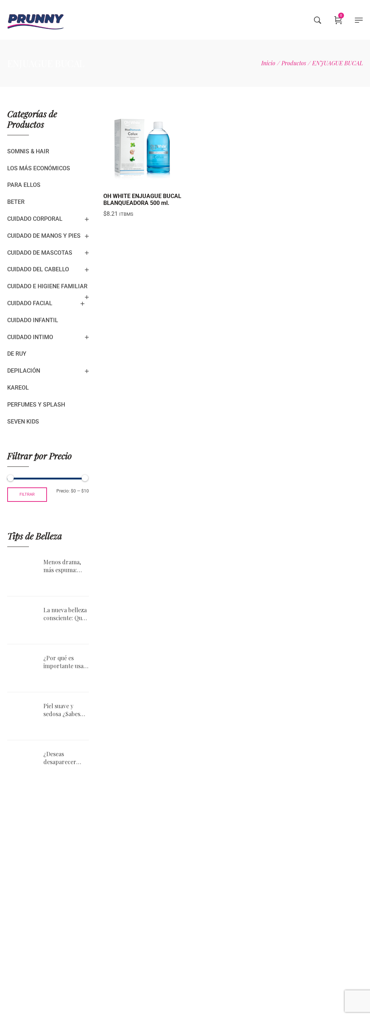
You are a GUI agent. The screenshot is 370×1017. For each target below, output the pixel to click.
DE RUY (16, 353)
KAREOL (18, 387)
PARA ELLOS (23, 184)
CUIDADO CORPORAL (35, 218)
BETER (16, 201)
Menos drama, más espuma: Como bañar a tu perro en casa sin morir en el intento (66, 566)
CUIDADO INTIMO (30, 337)
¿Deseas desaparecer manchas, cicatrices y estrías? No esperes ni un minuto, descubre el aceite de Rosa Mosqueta (61, 758)
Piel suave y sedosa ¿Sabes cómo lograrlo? (64, 710)
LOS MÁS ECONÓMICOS (38, 168)
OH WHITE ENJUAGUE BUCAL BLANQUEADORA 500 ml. (142, 199)
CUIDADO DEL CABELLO (38, 269)
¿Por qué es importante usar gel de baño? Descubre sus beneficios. (64, 662)
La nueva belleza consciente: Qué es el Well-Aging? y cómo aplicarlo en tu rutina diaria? (65, 614)
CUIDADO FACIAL (29, 303)
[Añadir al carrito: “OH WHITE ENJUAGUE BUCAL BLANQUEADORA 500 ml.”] (125, 180)
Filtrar (27, 494)
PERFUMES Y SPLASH (36, 404)
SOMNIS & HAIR (28, 151)
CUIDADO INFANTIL (32, 320)
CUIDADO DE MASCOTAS (39, 252)
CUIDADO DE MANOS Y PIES (44, 235)
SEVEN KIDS (23, 421)
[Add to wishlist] (161, 180)
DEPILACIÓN (23, 370)
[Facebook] (306, 930)
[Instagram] (286, 930)
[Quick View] (143, 180)
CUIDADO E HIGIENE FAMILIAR (47, 286)
